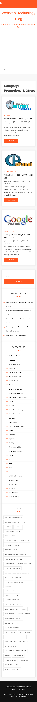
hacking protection (24, 563)
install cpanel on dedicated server (17, 573)
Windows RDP (13, 492)
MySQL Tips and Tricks (16, 426)
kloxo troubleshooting (13, 577)
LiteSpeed (12, 418)
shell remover (10, 632)
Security (11, 455)
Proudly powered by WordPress (14, 694)
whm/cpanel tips (10, 660)
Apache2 (12, 360)
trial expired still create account (17, 641)
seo (18, 623)
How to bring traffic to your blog (16, 335)
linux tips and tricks (12, 600)
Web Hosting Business (16, 476)
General (7, 115)
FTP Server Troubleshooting (18, 397)
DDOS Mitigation (14, 381)
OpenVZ (11, 439)
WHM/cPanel (13, 484)
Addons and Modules (15, 356)
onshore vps (9, 614)
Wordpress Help (14, 496)
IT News (11, 405)
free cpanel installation (13, 559)
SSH (10, 463)
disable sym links (11, 550)
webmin (7, 655)
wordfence (24, 660)
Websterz (8, 122)
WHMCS (12, 488)
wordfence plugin (11, 665)
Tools (10, 467)
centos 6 (8, 526)
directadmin (25, 540)
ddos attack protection (13, 531)
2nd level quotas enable (13, 517)
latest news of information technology (14, 584)
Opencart (12, 434)
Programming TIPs (15, 447)
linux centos (9, 590)
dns (22, 550)
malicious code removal (13, 604)
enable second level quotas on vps (17, 554)
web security (18, 655)
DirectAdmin (13, 385)
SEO (10, 459)
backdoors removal (12, 522)
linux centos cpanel (12, 595)
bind (24, 522)
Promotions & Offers (12, 172)
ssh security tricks (18, 637)
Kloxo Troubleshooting (16, 410)
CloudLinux (12, 368)
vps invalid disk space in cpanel (15, 651)
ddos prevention (10, 536)
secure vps (9, 623)
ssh (6, 637)
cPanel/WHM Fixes (15, 376)
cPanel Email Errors (15, 372)
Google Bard (9, 563)
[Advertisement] (18, 47)
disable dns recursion (12, 545)
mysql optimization (11, 609)
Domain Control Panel (16, 393)
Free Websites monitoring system (18, 118)
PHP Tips (12, 443)
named (24, 609)
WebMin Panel (13, 480)
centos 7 (18, 526)
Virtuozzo (12, 472)
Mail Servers (13, 422)
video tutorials (10, 646)
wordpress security (12, 669)
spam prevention (24, 632)
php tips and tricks (24, 614)
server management (12, 627)
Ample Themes (21, 696)
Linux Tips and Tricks (15, 414)
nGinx (11, 430)
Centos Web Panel (15, 364)
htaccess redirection (12, 568)
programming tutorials (13, 618)
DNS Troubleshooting (15, 389)
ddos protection (10, 540)
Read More (11, 140)
